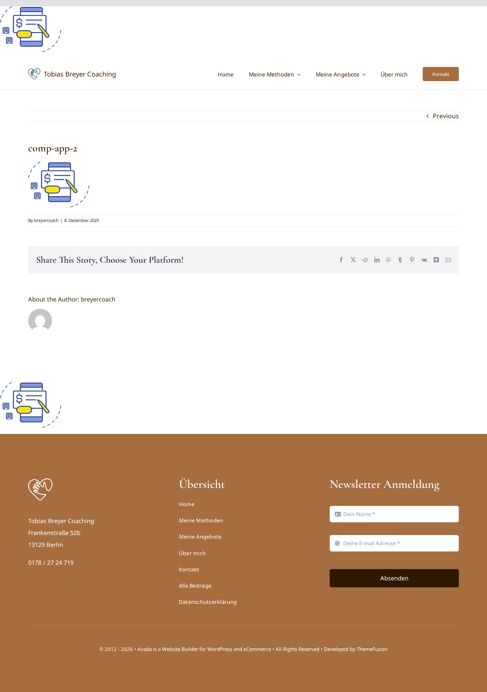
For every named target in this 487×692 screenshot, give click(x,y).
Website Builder (180, 649)
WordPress (219, 649)
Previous (446, 116)
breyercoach (46, 220)
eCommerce (257, 649)
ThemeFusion (372, 649)
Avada (144, 649)
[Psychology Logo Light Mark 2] (40, 480)
